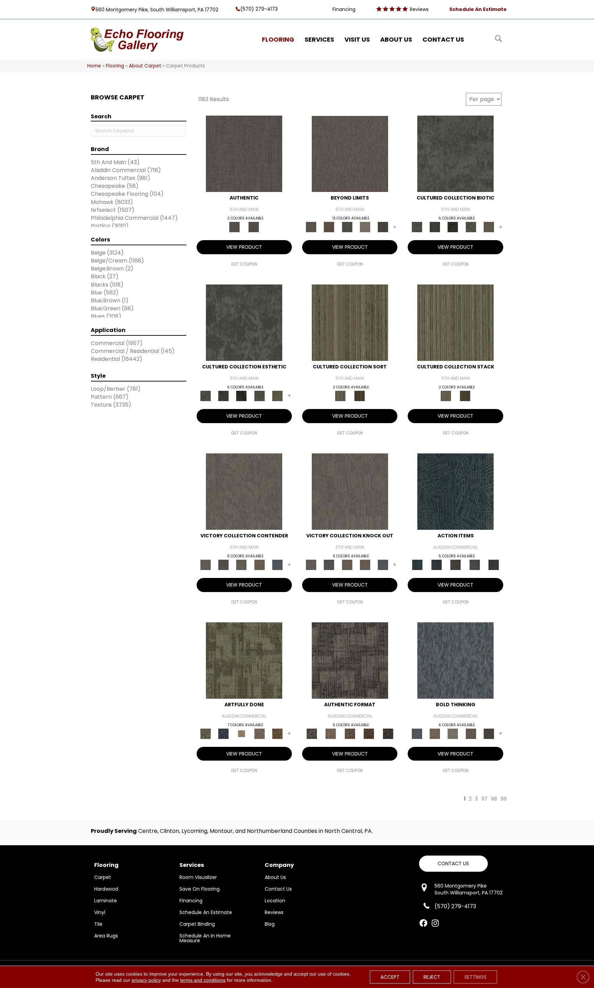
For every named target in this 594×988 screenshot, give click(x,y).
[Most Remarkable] (223, 733)
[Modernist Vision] (241, 733)
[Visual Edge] (350, 660)
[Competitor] (241, 564)
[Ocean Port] (436, 564)
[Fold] (350, 322)
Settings (475, 977)
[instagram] (435, 923)
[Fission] (470, 733)
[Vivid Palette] (277, 733)
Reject (432, 977)
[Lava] (453, 733)
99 (503, 799)
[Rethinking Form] (368, 733)
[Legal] (244, 153)
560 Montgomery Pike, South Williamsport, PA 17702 (157, 9)
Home (94, 66)
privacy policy (146, 980)
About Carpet (145, 66)
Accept (390, 977)
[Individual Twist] (350, 733)
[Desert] (350, 153)
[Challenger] (244, 491)
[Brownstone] (455, 564)
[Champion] (223, 564)
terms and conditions (203, 980)
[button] (453, 864)
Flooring (115, 66)
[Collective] (453, 227)
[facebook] (423, 923)
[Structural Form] (388, 733)
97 (484, 799)
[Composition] (470, 227)
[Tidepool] (455, 491)
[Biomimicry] (455, 153)
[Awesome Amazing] (259, 733)
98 (494, 799)
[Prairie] (365, 227)
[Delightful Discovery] (244, 660)
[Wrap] (359, 396)
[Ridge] (383, 227)
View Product (244, 247)
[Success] (277, 564)
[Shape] (455, 660)
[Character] (435, 227)
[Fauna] (329, 227)
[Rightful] (253, 227)
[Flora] (347, 227)
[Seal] (489, 733)
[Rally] (259, 564)
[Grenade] (435, 733)
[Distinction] (489, 227)
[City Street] (493, 564)
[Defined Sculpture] (330, 733)
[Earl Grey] (474, 564)
